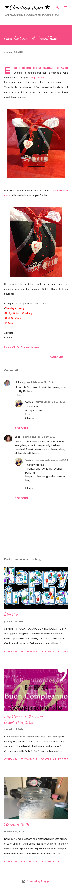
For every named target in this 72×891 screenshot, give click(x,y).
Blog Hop (11, 614)
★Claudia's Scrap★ (27, 7)
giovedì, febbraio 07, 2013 (38, 382)
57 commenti (29, 759)
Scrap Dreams (37, 77)
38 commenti (29, 651)
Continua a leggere (54, 651)
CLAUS (29, 401)
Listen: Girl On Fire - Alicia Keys (21, 347)
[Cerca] (57, 6)
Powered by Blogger (38, 881)
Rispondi (21, 428)
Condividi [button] (57, 356)
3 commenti (29, 861)
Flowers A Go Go (16, 824)
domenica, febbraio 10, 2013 (39, 436)
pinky (18, 382)
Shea (17, 436)
